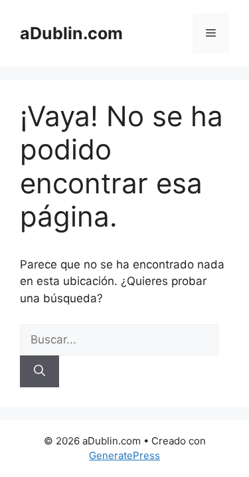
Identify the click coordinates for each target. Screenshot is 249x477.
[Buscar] (39, 371)
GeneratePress (124, 455)
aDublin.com (71, 33)
